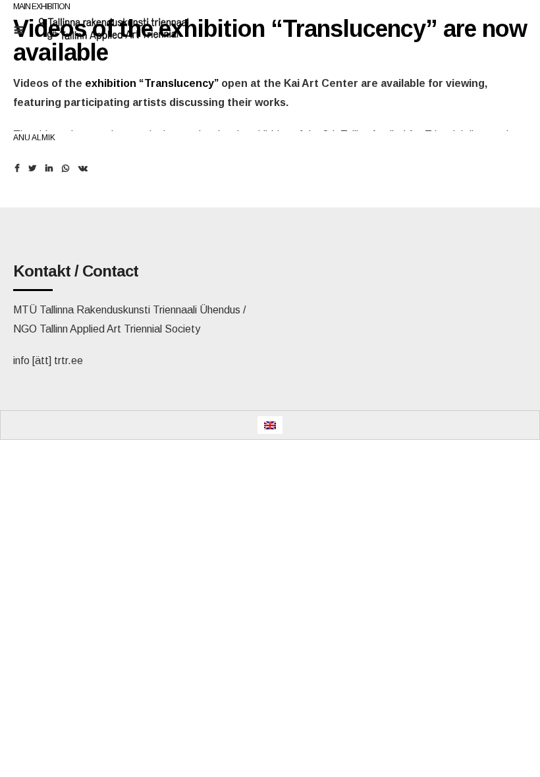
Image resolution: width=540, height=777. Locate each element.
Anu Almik (34, 137)
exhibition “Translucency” (152, 83)
